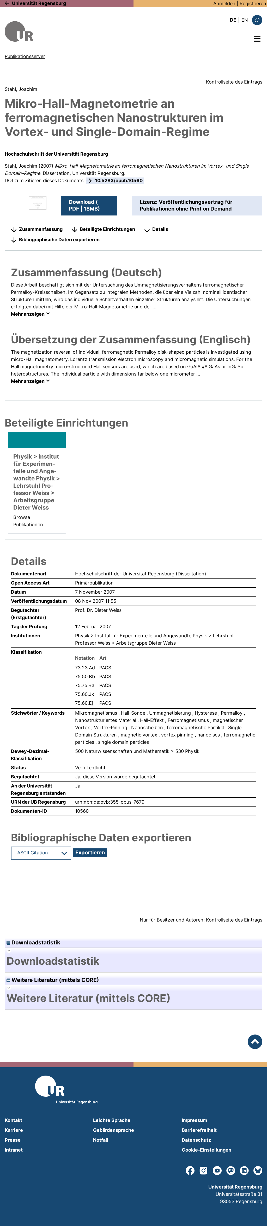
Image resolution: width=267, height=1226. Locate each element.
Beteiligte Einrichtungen (107, 229)
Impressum (194, 1120)
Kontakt (13, 1120)
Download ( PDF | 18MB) (84, 205)
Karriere (14, 1130)
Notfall (100, 1140)
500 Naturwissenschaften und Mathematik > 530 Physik (137, 751)
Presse (13, 1140)
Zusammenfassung (41, 229)
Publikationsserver (25, 56)
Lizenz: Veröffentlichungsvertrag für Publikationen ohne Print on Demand (186, 205)
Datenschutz (196, 1140)
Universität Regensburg (39, 3)
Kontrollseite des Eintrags (234, 82)
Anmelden (224, 3)
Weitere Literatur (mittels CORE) (54, 980)
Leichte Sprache (111, 1120)
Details (160, 229)
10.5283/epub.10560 (119, 180)
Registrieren (253, 3)
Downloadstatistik (35, 942)
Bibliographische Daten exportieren (59, 239)
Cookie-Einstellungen (206, 1150)
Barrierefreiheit (199, 1130)
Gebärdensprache (113, 1130)
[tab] (133, 961)
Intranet (14, 1150)
